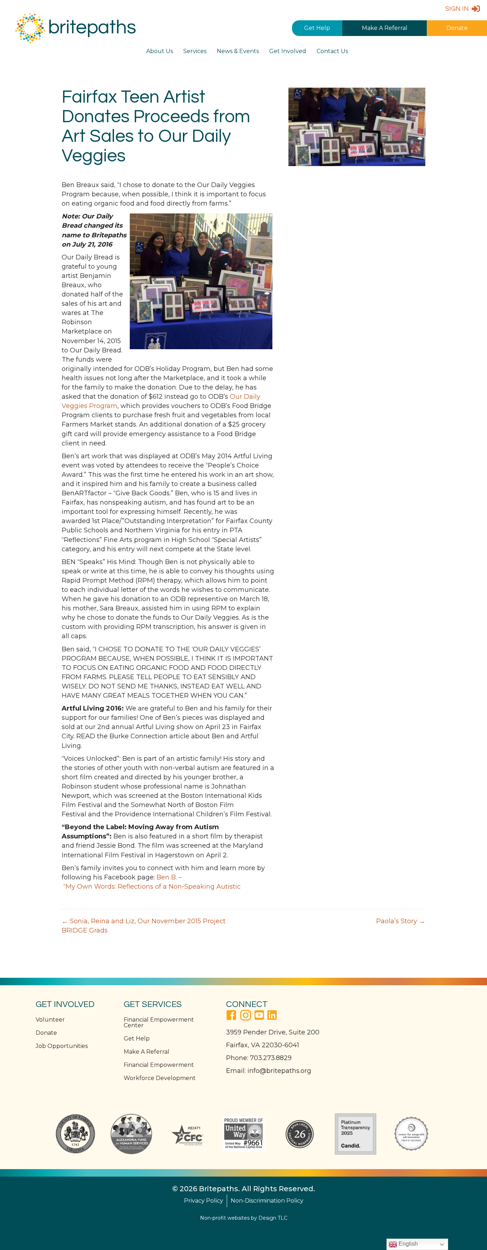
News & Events (238, 51)
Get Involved (287, 51)
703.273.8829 (271, 1058)
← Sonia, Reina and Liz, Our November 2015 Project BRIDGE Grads (144, 925)
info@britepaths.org (279, 1071)
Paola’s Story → (400, 921)
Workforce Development (160, 1078)
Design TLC (272, 1218)
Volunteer (50, 1019)
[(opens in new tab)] (75, 1133)
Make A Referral (384, 28)
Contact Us (332, 51)
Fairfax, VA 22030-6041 (262, 1045)
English (407, 1244)
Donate (457, 28)
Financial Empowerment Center (159, 1022)
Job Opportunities (62, 1046)
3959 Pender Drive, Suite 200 (272, 1032)
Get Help (317, 28)
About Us (159, 51)
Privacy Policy (203, 1200)
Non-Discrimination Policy (267, 1200)
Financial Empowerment (159, 1065)
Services (194, 51)
